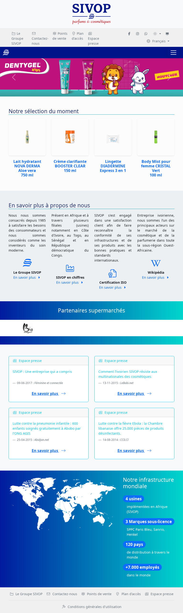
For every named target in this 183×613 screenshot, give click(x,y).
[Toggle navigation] (173, 52)
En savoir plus (25, 277)
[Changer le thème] (157, 33)
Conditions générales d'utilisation (95, 606)
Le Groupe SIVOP (17, 38)
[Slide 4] (108, 90)
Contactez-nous (40, 41)
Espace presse (93, 41)
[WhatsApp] (146, 33)
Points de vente (59, 36)
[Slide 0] (74, 90)
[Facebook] (129, 33)
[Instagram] (137, 33)
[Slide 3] (100, 90)
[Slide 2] (91, 90)
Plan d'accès (78, 36)
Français (159, 41)
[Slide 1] (82, 90)
